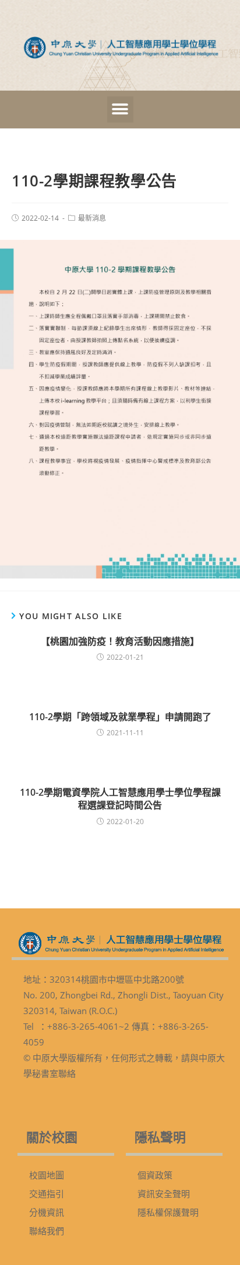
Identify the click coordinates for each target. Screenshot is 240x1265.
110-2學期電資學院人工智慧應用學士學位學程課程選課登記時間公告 (120, 798)
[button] (120, 109)
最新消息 (92, 218)
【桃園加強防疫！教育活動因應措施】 (120, 641)
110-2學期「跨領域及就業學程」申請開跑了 (120, 716)
